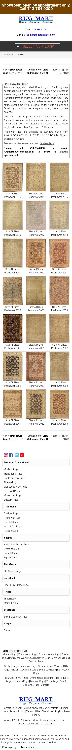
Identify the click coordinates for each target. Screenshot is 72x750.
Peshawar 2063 (59, 423)
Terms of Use (33, 711)
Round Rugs (10, 553)
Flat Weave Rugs (12, 571)
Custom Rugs (11, 499)
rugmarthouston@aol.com (19, 151)
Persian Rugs (11, 531)
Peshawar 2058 (12, 386)
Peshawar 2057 (59, 348)
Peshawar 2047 (36, 235)
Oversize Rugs (11, 549)
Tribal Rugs (10, 598)
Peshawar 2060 (59, 386)
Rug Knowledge (35, 708)
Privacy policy (9, 747)
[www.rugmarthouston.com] (36, 20)
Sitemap (64, 708)
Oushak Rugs (47, 143)
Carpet (7, 630)
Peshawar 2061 (12, 423)
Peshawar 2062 (36, 423)
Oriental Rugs (11, 522)
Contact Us (8, 708)
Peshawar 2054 (59, 310)
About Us (21, 708)
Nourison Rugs (21, 681)
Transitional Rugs (13, 473)
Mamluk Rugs (37, 681)
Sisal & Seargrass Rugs (16, 585)
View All (44, 73)
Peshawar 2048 (59, 235)
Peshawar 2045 (59, 197)
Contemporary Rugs (14, 478)
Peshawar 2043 (12, 197)
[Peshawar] (59, 404)
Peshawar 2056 (36, 348)
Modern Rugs (11, 469)
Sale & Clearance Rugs (15, 616)
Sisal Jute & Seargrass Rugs (41, 669)
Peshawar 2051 (59, 272)
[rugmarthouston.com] (36, 700)
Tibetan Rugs (11, 482)
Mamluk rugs (11, 603)
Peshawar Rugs (12, 517)
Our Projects (51, 708)
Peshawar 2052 (12, 310)
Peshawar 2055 (12, 348)
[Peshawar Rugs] (13, 177)
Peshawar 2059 (36, 386)
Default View (34, 69)
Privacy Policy (17, 711)
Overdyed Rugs (12, 491)
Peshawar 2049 (12, 272)
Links (5, 711)
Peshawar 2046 (12, 235)
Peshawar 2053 (36, 310)
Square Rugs (10, 557)
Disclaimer (47, 711)
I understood (27, 747)
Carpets (45, 685)
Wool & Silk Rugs (13, 526)
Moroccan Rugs (12, 495)
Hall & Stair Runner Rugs (16, 544)
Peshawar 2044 (36, 197)
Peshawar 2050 (36, 272)
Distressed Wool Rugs (15, 486)
